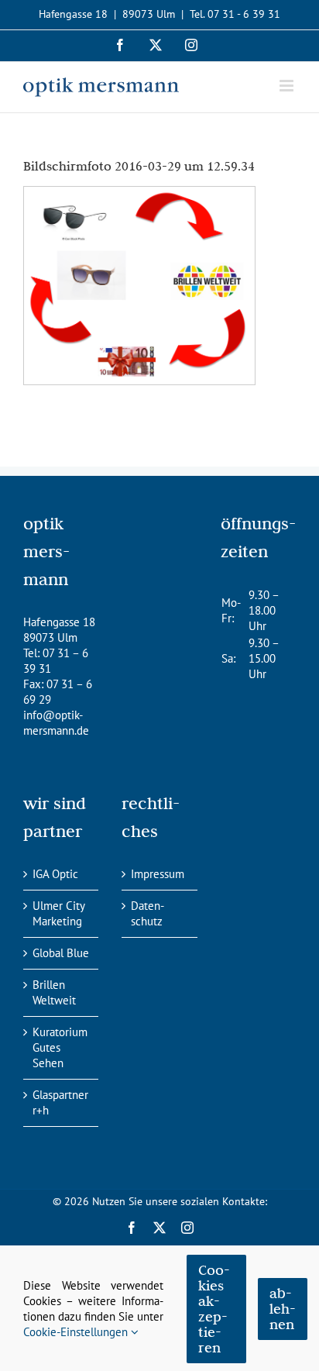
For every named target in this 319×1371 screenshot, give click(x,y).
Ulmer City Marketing (58, 913)
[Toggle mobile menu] (288, 86)
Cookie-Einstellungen (77, 1331)
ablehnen (282, 1308)
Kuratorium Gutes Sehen (60, 1047)
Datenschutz (147, 913)
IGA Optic (55, 873)
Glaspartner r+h (60, 1102)
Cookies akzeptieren (214, 1308)
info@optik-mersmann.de (56, 723)
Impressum (157, 873)
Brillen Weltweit (54, 992)
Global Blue (61, 953)
